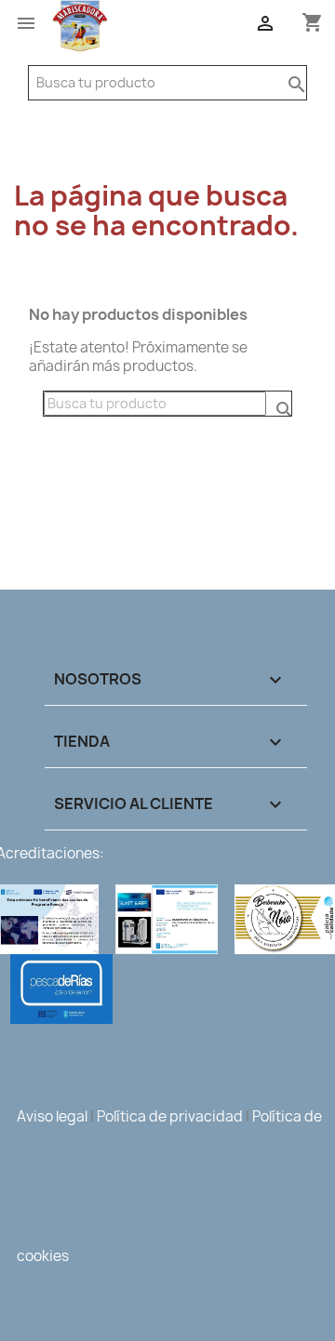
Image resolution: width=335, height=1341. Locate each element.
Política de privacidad (170, 1116)
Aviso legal (52, 1116)
